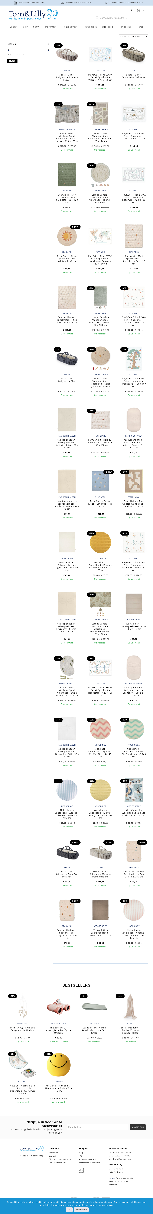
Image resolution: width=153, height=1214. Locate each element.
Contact (52, 1156)
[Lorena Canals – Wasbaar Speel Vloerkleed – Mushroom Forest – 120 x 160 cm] (100, 603)
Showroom (54, 1153)
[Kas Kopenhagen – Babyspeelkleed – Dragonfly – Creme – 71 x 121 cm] (133, 667)
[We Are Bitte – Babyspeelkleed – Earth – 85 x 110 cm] (100, 910)
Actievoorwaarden (87, 1159)
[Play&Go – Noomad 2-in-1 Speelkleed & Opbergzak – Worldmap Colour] (22, 1064)
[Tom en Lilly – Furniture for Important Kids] (33, 15)
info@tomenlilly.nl (123, 1159)
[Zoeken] (132, 10)
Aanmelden (138, 1127)
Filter (12, 61)
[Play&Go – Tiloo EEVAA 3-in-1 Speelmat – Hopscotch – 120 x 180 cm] (100, 667)
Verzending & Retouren (89, 1163)
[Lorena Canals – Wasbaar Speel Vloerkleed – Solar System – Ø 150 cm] (100, 358)
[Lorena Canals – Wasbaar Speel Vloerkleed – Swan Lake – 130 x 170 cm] (67, 667)
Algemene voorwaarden (60, 1159)
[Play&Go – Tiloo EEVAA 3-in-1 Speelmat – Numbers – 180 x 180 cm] (133, 542)
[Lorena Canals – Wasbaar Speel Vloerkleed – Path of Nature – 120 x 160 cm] (67, 113)
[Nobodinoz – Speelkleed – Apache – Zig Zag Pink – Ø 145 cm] (100, 728)
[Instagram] (82, 1170)
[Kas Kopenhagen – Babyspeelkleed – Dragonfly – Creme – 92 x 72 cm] (67, 603)
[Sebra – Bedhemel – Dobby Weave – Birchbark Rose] (130, 1006)
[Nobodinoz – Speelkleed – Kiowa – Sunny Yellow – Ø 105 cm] (100, 790)
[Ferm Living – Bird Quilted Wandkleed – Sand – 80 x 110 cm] (133, 480)
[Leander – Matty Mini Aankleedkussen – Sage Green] (94, 1006)
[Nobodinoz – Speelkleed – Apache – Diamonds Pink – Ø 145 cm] (133, 910)
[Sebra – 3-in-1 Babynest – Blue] (67, 358)
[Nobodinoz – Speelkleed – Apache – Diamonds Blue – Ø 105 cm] (67, 790)
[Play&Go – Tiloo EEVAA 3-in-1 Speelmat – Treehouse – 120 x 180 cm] (133, 358)
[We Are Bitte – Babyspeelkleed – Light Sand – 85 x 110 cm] (67, 542)
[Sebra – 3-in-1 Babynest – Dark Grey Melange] (67, 851)
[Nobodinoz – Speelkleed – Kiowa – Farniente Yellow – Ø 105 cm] (100, 542)
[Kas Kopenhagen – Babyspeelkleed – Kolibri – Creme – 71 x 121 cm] (133, 419)
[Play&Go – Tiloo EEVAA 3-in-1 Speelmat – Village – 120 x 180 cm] (100, 54)
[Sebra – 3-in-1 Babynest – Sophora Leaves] (67, 54)
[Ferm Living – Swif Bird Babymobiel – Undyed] (22, 1006)
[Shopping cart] (138, 10)
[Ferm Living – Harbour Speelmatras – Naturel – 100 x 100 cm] (100, 419)
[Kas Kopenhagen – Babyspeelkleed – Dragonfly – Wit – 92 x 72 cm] (67, 728)
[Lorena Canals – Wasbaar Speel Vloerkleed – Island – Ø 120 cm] (100, 174)
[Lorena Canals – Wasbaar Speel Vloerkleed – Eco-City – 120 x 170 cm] (100, 113)
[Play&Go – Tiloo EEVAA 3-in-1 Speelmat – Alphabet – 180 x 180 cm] (133, 297)
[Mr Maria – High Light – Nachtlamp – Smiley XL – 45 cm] (58, 1064)
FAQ (80, 1156)
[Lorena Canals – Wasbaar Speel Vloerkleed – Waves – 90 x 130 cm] (100, 297)
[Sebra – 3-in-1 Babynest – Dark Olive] (133, 54)
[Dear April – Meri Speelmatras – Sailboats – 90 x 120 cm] (67, 174)
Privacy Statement (57, 1163)
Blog (81, 1153)
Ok (69, 1209)
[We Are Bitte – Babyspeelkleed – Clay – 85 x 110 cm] (133, 603)
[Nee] (149, 1206)
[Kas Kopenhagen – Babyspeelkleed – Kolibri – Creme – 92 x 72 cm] (67, 480)
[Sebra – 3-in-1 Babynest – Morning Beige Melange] (100, 851)
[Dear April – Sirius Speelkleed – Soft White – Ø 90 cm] (67, 235)
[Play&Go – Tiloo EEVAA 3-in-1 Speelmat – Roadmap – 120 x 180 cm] (133, 174)
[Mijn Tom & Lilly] (144, 10)
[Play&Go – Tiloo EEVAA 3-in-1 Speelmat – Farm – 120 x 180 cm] (133, 113)
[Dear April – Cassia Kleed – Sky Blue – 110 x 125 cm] (100, 480)
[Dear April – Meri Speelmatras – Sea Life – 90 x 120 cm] (67, 297)
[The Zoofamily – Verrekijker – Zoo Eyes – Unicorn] (58, 1006)
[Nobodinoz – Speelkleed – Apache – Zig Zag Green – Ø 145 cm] (133, 728)
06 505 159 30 (124, 1152)
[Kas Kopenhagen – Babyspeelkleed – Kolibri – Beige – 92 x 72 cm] (67, 419)
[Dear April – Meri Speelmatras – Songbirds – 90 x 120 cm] (133, 235)
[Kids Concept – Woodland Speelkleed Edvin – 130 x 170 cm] (133, 790)
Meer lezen (81, 1209)
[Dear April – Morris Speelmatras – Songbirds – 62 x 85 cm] (67, 910)
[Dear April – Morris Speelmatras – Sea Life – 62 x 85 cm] (133, 851)
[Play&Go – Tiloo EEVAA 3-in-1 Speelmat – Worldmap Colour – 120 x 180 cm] (100, 235)
